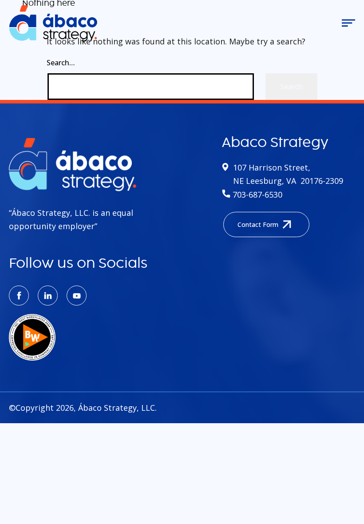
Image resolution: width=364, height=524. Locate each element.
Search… (61, 62)
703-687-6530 (256, 194)
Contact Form (257, 224)
